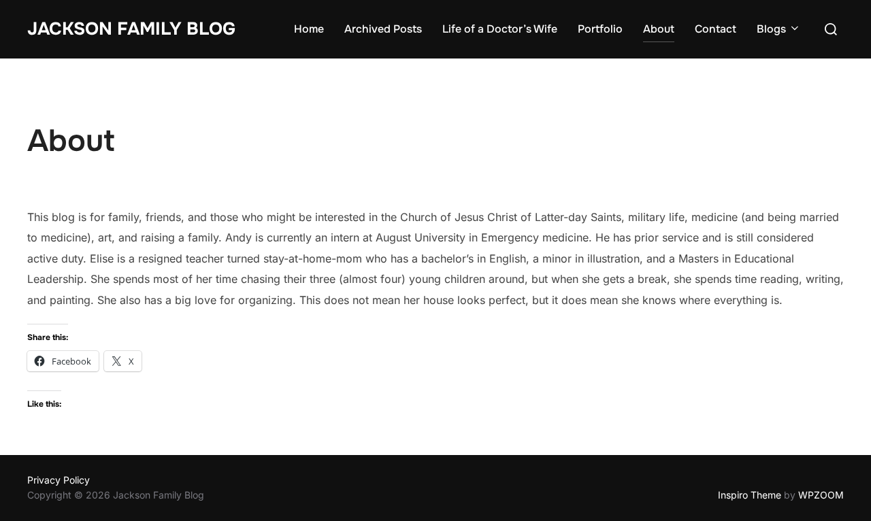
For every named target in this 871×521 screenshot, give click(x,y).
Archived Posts (383, 29)
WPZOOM (821, 495)
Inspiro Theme (749, 495)
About (658, 29)
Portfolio (600, 29)
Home (309, 29)
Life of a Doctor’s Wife (499, 29)
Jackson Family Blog (131, 29)
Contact (715, 29)
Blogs (771, 29)
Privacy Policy (58, 480)
